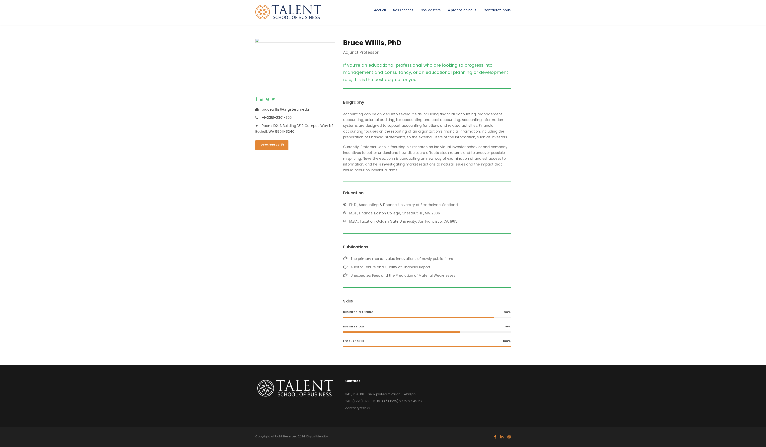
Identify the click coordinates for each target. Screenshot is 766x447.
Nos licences (403, 10)
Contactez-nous (497, 10)
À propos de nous (462, 10)
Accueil (380, 10)
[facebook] (256, 99)
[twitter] (273, 99)
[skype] (267, 99)
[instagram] (509, 437)
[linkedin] (261, 99)
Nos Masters (431, 10)
